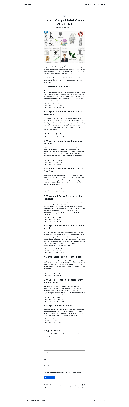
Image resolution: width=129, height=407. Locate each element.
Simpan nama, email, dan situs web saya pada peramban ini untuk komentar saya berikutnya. (63, 373)
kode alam (55, 69)
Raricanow (27, 4)
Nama (46, 352)
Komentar (47, 337)
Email (46, 359)
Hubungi (87, 4)
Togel (64, 16)
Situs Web (46, 365)
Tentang (102, 4)
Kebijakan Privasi (94, 4)
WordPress (102, 400)
